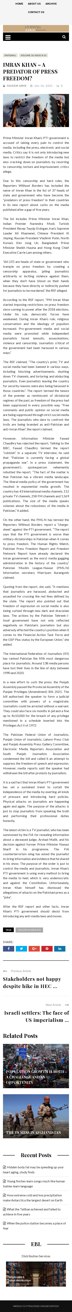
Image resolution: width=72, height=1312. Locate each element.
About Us (34, 3)
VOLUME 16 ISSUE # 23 (33, 55)
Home (19, 3)
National (10, 55)
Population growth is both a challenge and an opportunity (35, 1077)
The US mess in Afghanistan (33, 1132)
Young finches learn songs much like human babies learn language (34, 1183)
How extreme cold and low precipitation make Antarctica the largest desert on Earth (32, 1197)
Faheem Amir (17, 85)
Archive (51, 3)
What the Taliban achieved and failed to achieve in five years (32, 1211)
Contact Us (36, 12)
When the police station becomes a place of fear (34, 1225)
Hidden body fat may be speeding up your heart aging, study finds (33, 1169)
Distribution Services (36, 1256)
